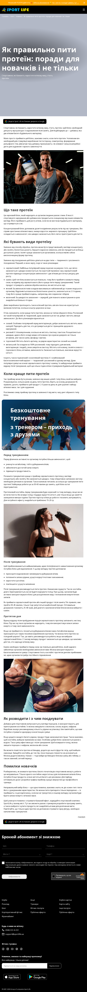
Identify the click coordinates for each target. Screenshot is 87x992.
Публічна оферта (37, 912)
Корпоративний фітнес (12, 912)
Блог (4, 908)
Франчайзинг (8, 916)
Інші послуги (64, 908)
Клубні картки (65, 900)
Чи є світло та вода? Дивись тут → (65, 3)
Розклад (5, 904)
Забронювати (14, 877)
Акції (32, 900)
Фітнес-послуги (37, 908)
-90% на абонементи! (41, 3)
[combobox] (21, 854)
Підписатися (54, 966)
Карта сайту (64, 904)
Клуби (4, 900)
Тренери (34, 904)
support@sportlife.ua (14, 934)
